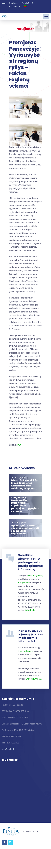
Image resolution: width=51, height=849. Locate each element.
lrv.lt (19, 445)
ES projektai (14, 6)
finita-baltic (30, 610)
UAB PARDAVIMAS (34, 679)
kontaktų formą (35, 575)
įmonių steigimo (25, 651)
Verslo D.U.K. (27, 3)
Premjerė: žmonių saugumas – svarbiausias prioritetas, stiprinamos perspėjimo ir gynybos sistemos (25, 503)
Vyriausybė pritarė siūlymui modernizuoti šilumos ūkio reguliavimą (25, 529)
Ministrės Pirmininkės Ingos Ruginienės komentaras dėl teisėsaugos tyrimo (24, 484)
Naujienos (13, 3)
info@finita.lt (24, 582)
